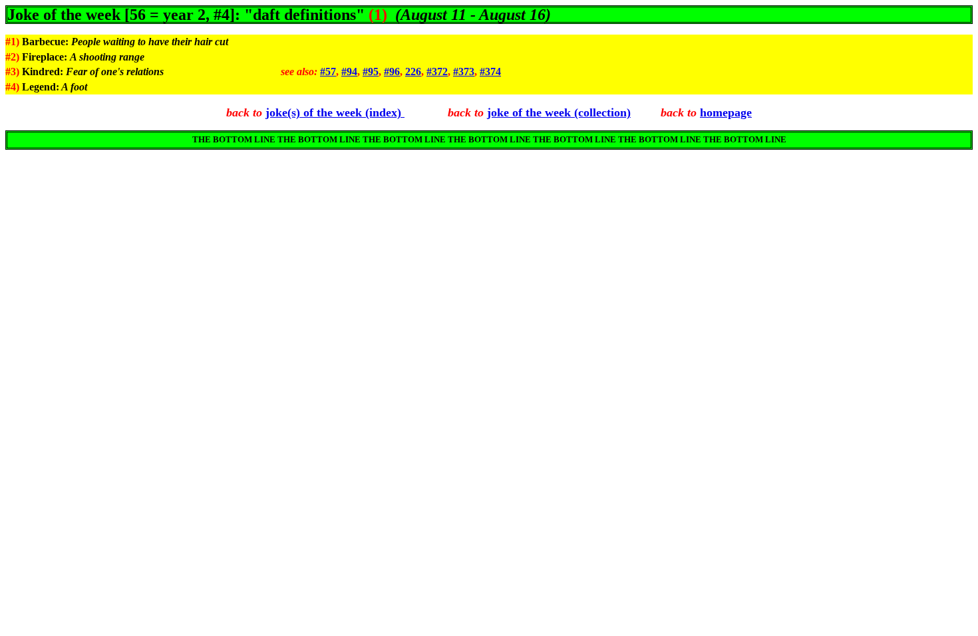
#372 (437, 71)
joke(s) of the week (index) (335, 112)
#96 (392, 71)
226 (413, 71)
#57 (328, 71)
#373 (463, 71)
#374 (490, 71)
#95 (371, 71)
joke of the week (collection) (559, 112)
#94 (349, 71)
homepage (726, 112)
